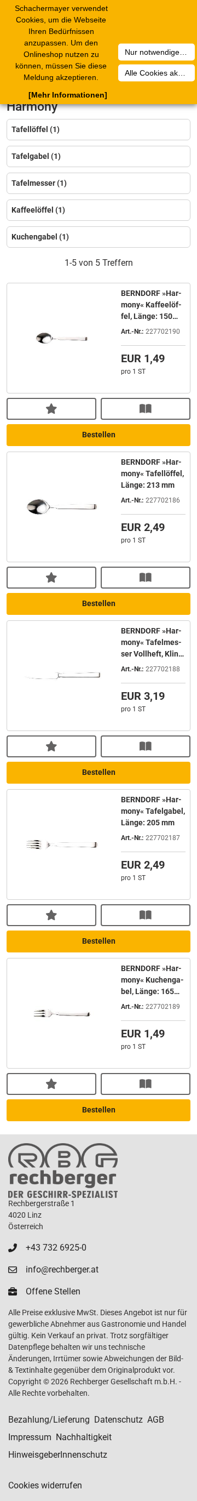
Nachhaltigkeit (84, 1437)
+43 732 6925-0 (56, 1247)
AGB (155, 1419)
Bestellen (98, 434)
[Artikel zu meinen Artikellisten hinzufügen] (51, 409)
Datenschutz (118, 1419)
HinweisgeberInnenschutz (57, 1454)
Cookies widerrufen (45, 1485)
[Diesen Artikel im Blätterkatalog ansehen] (145, 409)
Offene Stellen (53, 1291)
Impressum (29, 1437)
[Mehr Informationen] (67, 94)
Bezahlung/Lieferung (49, 1419)
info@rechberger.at (62, 1269)
